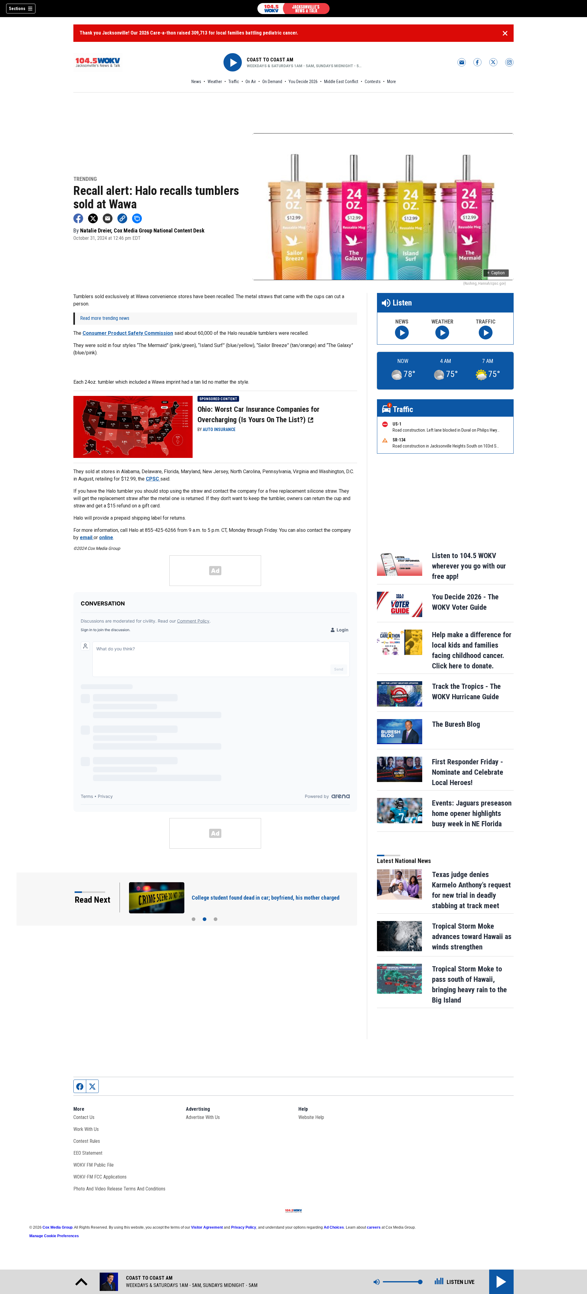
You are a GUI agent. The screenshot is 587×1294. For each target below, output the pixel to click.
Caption (496, 272)
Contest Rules (86, 1141)
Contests (373, 81)
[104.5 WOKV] (293, 8)
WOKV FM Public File (93, 1165)
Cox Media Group (57, 1227)
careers (374, 1227)
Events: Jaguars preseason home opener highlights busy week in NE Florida (471, 813)
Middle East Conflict (341, 81)
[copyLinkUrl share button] (122, 218)
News (196, 81)
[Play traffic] (486, 332)
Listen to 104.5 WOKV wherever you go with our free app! (469, 566)
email (87, 537)
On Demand (272, 81)
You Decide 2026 (303, 81)
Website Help (311, 1117)
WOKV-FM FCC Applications (100, 1177)
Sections (17, 8)
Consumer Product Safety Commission (128, 333)
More (391, 81)
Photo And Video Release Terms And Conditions (119, 1189)
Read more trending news (104, 318)
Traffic (233, 81)
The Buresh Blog (456, 724)
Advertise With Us (203, 1117)
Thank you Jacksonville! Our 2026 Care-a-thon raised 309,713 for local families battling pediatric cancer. (188, 33)
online (106, 537)
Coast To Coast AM (270, 60)
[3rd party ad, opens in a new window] (133, 426)
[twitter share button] (93, 218)
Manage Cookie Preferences (54, 1236)
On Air (251, 81)
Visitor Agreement (207, 1227)
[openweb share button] (137, 218)
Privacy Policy (243, 1227)
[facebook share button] (78, 218)
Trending (85, 179)
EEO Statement (87, 1153)
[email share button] (108, 218)
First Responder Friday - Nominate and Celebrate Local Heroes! (467, 772)
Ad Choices (334, 1227)
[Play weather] (442, 332)
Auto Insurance (219, 429)
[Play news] (402, 332)
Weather (215, 81)
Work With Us (86, 1129)
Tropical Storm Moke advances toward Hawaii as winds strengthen (471, 936)
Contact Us (83, 1117)
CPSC (153, 479)
